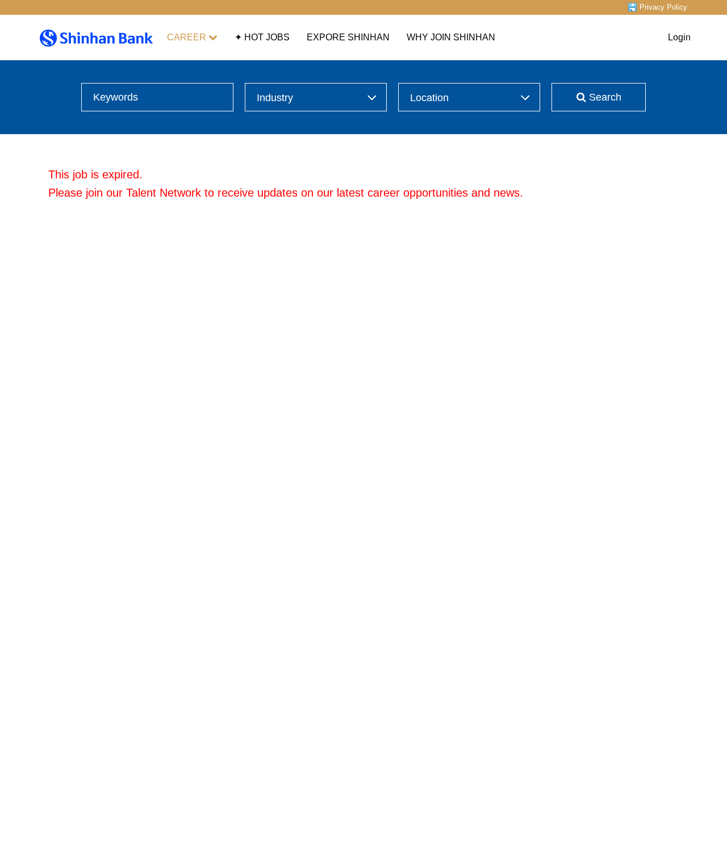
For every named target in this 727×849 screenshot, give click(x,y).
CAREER (186, 37)
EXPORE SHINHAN (348, 37)
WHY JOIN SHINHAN (451, 37)
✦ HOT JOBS (262, 37)
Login (679, 37)
